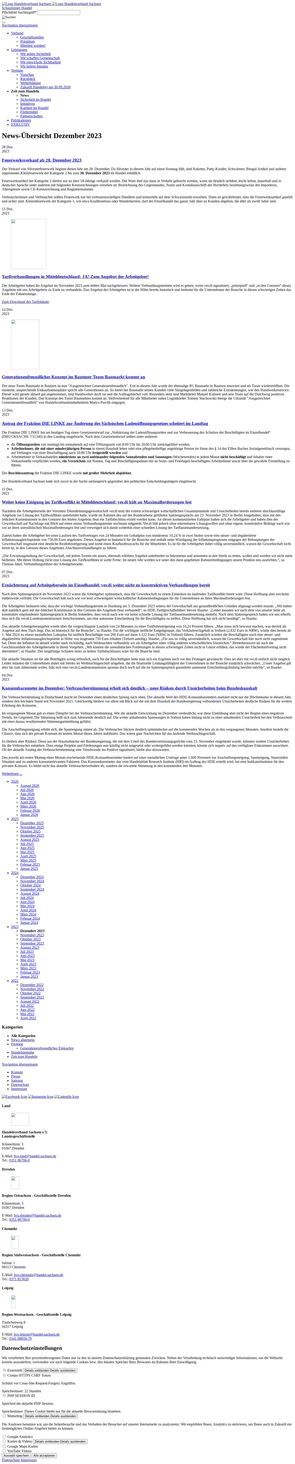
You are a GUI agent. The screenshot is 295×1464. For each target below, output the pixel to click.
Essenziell (14, 1370)
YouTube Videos (19, 1451)
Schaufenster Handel (17, 8)
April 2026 (28, 802)
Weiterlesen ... (12, 774)
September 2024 (32, 889)
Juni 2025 (27, 848)
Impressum (29, 1460)
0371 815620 (19, 1279)
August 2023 (29, 947)
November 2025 (32, 827)
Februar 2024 (30, 918)
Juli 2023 (27, 952)
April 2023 (28, 964)
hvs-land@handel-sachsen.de (35, 1156)
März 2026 (28, 806)
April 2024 (28, 910)
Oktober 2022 (30, 993)
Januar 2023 (29, 976)
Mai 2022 (27, 1014)
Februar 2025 (30, 864)
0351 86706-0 (19, 1160)
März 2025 (28, 860)
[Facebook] (14, 1097)
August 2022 (29, 1001)
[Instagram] (40, 1097)
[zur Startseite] (27, 4)
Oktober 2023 (30, 939)
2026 (14, 781)
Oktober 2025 (30, 831)
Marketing (14, 1416)
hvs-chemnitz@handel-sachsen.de (38, 1275)
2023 (14, 927)
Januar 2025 (29, 869)
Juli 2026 (27, 790)
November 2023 (32, 935)
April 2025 (28, 856)
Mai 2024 (27, 906)
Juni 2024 (27, 902)
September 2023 (32, 943)
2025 (14, 819)
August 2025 (29, 840)
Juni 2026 (27, 794)
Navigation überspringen (20, 25)
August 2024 (29, 893)
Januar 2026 (29, 815)
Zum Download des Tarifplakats (25, 302)
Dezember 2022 (32, 985)
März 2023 (28, 968)
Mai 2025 (27, 852)
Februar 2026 (30, 810)
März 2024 (28, 914)
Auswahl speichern (16, 1455)
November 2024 (32, 881)
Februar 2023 (30, 972)
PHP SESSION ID (21, 1396)
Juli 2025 (27, 844)
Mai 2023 (27, 960)
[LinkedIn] (66, 1097)
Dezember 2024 (32, 877)
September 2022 (32, 997)
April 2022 (28, 1018)
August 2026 (29, 786)
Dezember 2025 (32, 823)
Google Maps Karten (22, 1446)
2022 (14, 981)
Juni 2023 (27, 956)
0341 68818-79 (20, 1338)
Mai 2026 (27, 798)
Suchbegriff (19, 12)
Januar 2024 (29, 923)
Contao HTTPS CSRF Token (29, 1375)
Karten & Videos (19, 1441)
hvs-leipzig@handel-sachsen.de (37, 1334)
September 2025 (32, 835)
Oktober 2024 (30, 885)
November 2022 (32, 989)
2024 (14, 873)
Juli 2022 (27, 1006)
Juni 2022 (27, 1010)
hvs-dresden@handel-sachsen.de (37, 1215)
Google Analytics (20, 1437)
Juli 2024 (27, 898)
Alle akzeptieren (44, 1455)
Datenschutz (11, 1460)
